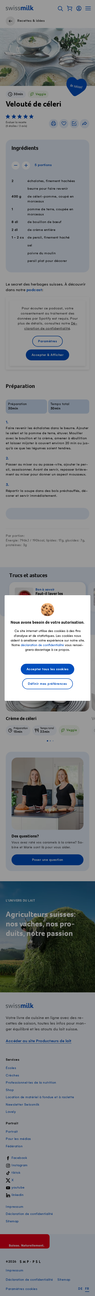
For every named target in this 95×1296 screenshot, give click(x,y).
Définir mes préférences (47, 684)
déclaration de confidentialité (42, 645)
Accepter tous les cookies (48, 669)
